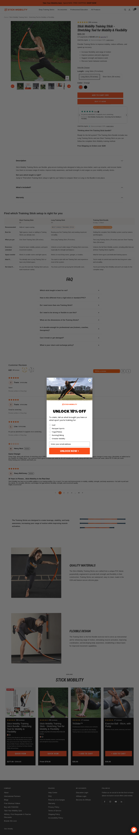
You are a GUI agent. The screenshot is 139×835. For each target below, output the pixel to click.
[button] (134, 830)
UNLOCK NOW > (69, 451)
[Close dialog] (90, 380)
